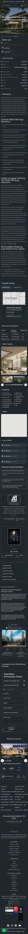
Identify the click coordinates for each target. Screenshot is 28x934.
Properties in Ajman (14, 850)
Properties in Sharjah (14, 848)
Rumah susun (14, 878)
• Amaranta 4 (4, 786)
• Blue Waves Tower (19, 791)
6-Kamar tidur (17, 287)
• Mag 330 (17, 807)
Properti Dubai (14, 865)
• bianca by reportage (6, 810)
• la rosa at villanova (5, 794)
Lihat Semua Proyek (14, 890)
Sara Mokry (14, 549)
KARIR (23, 931)
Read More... (14, 515)
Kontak (14, 894)
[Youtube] (20, 925)
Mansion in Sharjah (8, 571)
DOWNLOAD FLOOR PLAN (13, 316)
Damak (14, 863)
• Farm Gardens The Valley (21, 802)
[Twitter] (14, 551)
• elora (2, 807)
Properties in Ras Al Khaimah (14, 852)
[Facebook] (8, 925)
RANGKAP (14, 882)
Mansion (24, 80)
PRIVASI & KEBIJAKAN (16, 931)
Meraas (14, 867)
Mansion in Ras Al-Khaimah (9, 579)
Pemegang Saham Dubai (14, 869)
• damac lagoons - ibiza (20, 804)
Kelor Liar (16, 36)
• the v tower (18, 799)
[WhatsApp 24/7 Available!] (4, 930)
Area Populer (14, 841)
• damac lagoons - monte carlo (8, 804)
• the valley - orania (19, 797)
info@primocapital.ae (15, 905)
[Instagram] (11, 551)
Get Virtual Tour (14, 22)
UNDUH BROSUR (20, 519)
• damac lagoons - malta (6, 797)
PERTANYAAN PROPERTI (9, 519)
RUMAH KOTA (14, 884)
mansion (11, 36)
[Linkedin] (16, 551)
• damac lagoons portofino (21, 794)
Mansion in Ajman (7, 576)
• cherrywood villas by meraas (8, 791)
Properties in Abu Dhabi (14, 846)
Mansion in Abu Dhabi (8, 573)
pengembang (14, 858)
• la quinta (3, 789)
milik (6, 36)
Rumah (2, 36)
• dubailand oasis (19, 789)
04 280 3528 (17, 901)
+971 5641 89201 (16, 903)
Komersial (14, 888)
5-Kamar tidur (6, 287)
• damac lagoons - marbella (7, 802)
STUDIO (14, 886)
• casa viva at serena (19, 786)
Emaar (14, 861)
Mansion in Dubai (7, 568)
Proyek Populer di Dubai (14, 873)
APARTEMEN (14, 875)
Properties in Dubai (14, 844)
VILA (14, 880)
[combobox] (4, 689)
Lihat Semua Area (14, 854)
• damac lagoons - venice (7, 799)
